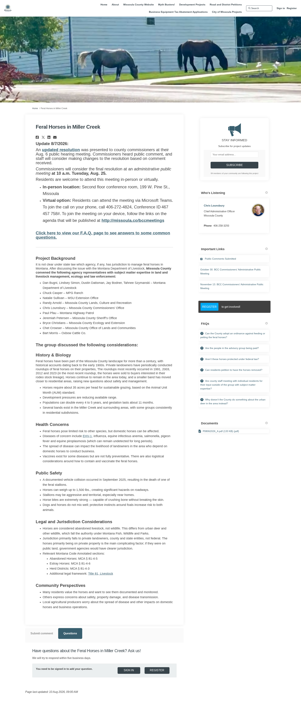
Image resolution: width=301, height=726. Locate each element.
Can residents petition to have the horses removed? (233, 369)
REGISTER (209, 306)
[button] (38, 137)
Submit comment (41, 633)
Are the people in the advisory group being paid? (232, 348)
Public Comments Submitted (220, 258)
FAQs (205, 323)
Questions (70, 633)
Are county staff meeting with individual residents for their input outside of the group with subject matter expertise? (231, 384)
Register (292, 8)
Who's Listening (213, 193)
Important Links (213, 249)
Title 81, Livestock (100, 573)
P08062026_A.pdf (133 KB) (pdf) (221, 431)
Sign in (281, 8)
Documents (209, 423)
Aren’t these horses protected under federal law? (232, 359)
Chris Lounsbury (214, 205)
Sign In (129, 670)
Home (35, 108)
